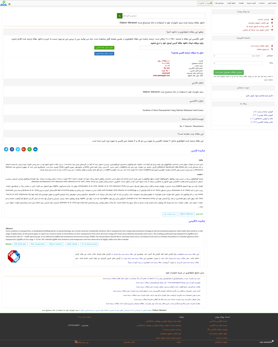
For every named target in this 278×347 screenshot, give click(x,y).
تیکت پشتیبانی (129, 342)
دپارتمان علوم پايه (123, 310)
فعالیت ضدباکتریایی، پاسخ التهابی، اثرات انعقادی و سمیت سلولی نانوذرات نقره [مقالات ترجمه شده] (168, 287)
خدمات (262, 3)
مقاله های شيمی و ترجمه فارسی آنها (94, 310)
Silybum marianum (55, 244)
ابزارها (179, 342)
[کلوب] (29, 149)
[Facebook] (12, 149)
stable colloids (72, 244)
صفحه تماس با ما (84, 317)
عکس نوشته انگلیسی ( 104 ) (262, 122)
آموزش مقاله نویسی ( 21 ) (263, 115)
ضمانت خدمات (264, 19)
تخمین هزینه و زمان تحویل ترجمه (168, 338)
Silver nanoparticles (38, 244)
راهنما (242, 3)
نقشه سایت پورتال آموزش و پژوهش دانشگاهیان (163, 321)
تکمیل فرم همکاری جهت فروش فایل (259, 95)
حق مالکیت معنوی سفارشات (259, 23)
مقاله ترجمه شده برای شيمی (133, 258)
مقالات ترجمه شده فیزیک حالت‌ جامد (173, 258)
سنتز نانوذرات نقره (170, 214)
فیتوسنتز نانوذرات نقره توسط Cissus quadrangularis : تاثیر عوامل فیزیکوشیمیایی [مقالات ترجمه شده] (168, 282)
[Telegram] (6, 149)
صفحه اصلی (272, 3)
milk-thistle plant (120, 234)
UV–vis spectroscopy (89, 244)
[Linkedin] (35, 149)
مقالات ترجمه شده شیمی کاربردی (188, 262)
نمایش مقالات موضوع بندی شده (228, 72)
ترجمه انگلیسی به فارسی (218, 321)
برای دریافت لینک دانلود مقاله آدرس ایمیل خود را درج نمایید (177, 43)
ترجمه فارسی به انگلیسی (218, 325)
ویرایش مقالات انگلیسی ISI (217, 329)
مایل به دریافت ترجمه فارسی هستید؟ (187, 53)
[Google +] (24, 149)
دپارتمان (270, 55)
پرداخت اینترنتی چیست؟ (172, 329)
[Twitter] (18, 149)
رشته (271, 63)
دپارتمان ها (220, 3)
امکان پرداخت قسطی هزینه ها (258, 26)
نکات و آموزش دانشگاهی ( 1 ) (262, 118)
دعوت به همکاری (221, 342)
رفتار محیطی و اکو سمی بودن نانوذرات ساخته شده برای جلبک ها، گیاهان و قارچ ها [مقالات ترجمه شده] (167, 299)
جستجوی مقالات (263, 49)
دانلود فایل (231, 3)
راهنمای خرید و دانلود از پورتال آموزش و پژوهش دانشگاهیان (159, 325)
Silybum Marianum (186, 214)
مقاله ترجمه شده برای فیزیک (123, 254)
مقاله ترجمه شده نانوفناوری (186, 254)
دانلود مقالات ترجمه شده (260, 46)
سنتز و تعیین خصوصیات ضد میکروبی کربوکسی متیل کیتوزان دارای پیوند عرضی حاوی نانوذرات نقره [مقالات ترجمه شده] (161, 295)
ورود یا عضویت (204, 3)
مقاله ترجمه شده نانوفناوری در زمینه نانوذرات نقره (145, 262)
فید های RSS (83, 342)
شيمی (112, 310)
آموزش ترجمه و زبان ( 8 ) (263, 111)
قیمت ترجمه (251, 3)
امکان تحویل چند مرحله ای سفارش (256, 30)
